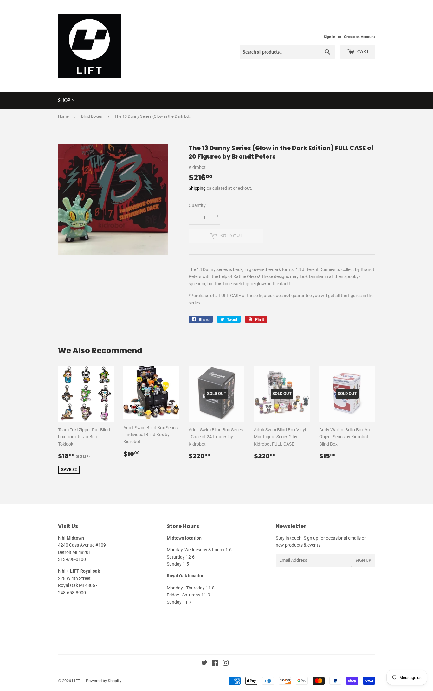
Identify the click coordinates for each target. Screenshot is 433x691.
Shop (64, 100)
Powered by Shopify (103, 680)
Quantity (197, 205)
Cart (362, 51)
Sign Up (363, 560)
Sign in (329, 37)
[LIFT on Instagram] (226, 663)
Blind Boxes (91, 116)
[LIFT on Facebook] (215, 663)
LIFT (76, 680)
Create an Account (359, 37)
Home (63, 116)
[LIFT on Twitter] (204, 663)
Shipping (197, 188)
